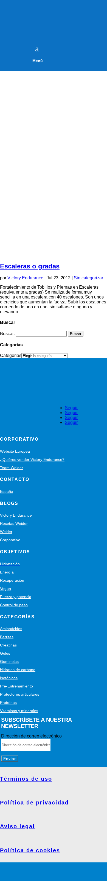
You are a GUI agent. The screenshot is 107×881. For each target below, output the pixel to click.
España (6, 491)
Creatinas (8, 645)
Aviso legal (17, 826)
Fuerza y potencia (15, 597)
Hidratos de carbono (17, 670)
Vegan (5, 588)
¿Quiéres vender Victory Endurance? (32, 459)
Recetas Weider (14, 523)
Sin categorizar (88, 278)
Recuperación (12, 580)
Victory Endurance (25, 278)
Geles (5, 653)
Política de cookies (30, 850)
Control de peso (14, 605)
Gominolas (9, 661)
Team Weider (11, 468)
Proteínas (8, 702)
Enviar (9, 758)
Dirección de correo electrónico (31, 736)
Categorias (10, 355)
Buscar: (7, 333)
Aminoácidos (11, 629)
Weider (6, 531)
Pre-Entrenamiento (16, 686)
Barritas (6, 637)
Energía (7, 572)
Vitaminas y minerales (19, 711)
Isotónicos (9, 678)
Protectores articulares (19, 694)
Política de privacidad (34, 803)
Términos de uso (26, 779)
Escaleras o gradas (30, 266)
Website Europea (15, 451)
